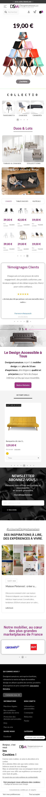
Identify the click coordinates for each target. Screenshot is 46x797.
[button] (23, 385)
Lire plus (9, 608)
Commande (28, 713)
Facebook (7, 736)
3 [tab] (24, 120)
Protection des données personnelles (12, 718)
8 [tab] (34, 466)
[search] (6, 12)
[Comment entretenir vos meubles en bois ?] (23, 560)
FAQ (5, 723)
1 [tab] (18, 120)
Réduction (28, 717)
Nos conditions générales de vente (11, 711)
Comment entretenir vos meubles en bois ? (21, 586)
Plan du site (8, 727)
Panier (26, 721)
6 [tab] (31, 321)
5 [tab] (27, 321)
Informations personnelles (29, 707)
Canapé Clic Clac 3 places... (16, 441)
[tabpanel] (9, 109)
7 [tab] (31, 466)
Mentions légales (10, 706)
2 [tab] (21, 120)
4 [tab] (27, 120)
